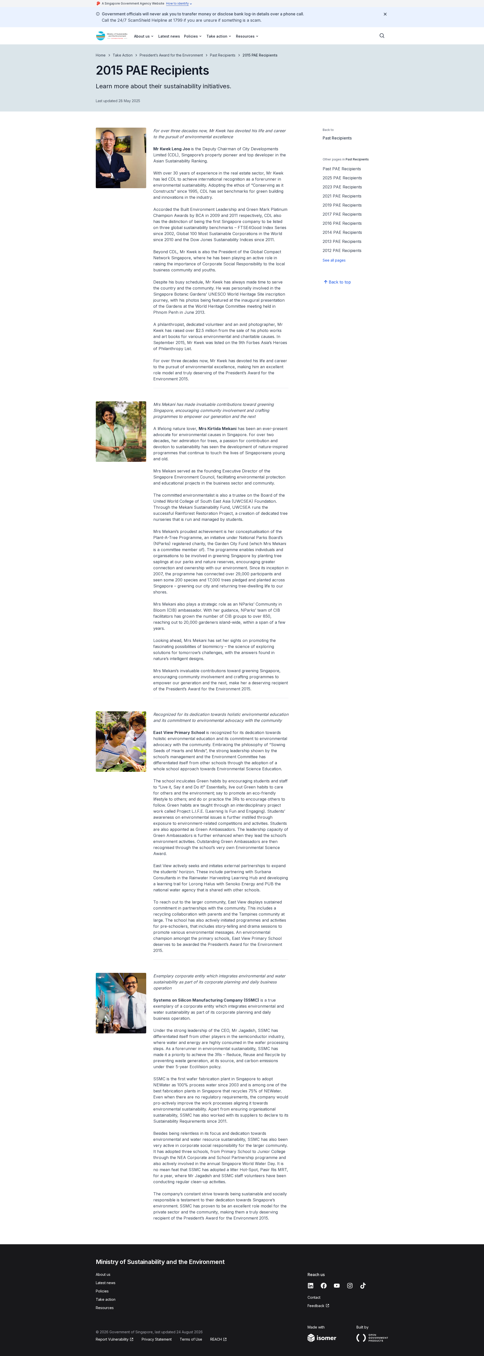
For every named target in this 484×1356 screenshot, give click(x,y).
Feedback (316, 1306)
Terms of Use (191, 1339)
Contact (314, 1297)
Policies (102, 1291)
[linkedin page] (311, 1286)
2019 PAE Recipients (342, 205)
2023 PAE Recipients (342, 186)
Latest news (169, 36)
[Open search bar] (382, 36)
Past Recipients (222, 55)
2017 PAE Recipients (342, 214)
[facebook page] (324, 1286)
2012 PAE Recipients (342, 250)
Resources (105, 1308)
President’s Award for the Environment (171, 55)
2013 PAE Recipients (342, 241)
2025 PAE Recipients (342, 177)
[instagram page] (350, 1286)
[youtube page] (337, 1286)
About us (103, 1274)
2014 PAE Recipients (342, 232)
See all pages (334, 260)
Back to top (340, 282)
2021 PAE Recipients (342, 196)
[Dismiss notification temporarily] (385, 14)
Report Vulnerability (112, 1339)
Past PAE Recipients (342, 168)
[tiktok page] (363, 1286)
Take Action (123, 55)
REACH (216, 1339)
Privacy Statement (157, 1339)
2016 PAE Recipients (342, 223)
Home (101, 55)
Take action (105, 1299)
